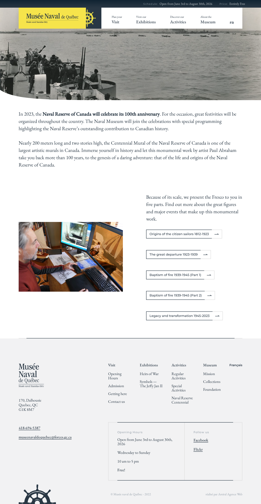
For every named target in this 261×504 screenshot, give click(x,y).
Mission (209, 374)
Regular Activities (179, 376)
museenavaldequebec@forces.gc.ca (45, 437)
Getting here (117, 394)
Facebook (201, 440)
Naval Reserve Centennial (182, 400)
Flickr (198, 449)
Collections (211, 382)
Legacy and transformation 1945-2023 (179, 316)
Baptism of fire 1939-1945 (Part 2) (175, 295)
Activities (178, 20)
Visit (117, 20)
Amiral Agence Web (230, 494)
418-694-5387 (29, 428)
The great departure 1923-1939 (173, 254)
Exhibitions (146, 20)
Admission (116, 386)
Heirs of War (149, 374)
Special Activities (179, 388)
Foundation (212, 389)
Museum (208, 20)
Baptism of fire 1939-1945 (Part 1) (175, 275)
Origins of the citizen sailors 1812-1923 (179, 234)
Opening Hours (115, 376)
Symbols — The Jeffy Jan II (151, 384)
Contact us (116, 401)
